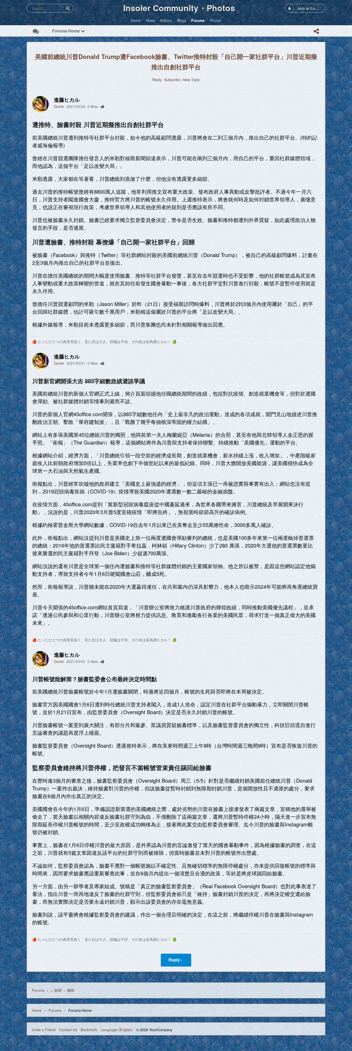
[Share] (316, 31)
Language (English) (117, 1029)
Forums (38, 990)
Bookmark (89, 1029)
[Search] (68, 8)
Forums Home (66, 31)
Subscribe (172, 79)
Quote (59, 106)
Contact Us (68, 1029)
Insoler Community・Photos (179, 8)
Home (37, 1010)
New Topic (191, 79)
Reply (157, 79)
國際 (70, 990)
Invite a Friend (43, 1029)
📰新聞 (56, 990)
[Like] (102, 106)
